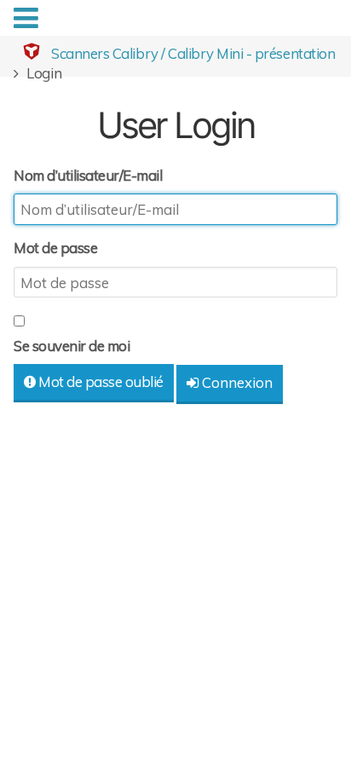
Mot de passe (55, 248)
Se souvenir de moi (71, 346)
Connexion (236, 382)
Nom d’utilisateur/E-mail (88, 175)
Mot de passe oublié (100, 381)
